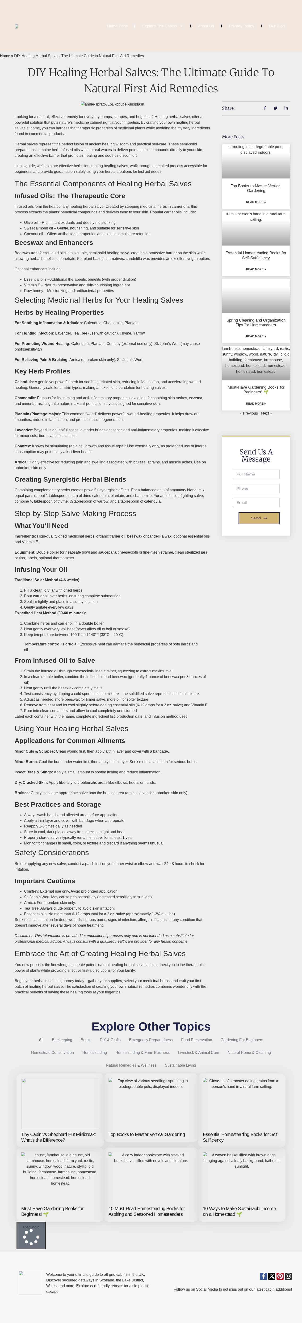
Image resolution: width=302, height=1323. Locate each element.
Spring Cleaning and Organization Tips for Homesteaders (255, 322)
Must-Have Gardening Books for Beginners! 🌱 (256, 389)
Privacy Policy (241, 26)
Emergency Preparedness (151, 1040)
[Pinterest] (280, 1276)
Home (5, 56)
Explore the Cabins (159, 26)
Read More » (256, 202)
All (41, 1040)
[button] (31, 1235)
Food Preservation (196, 1040)
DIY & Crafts (110, 1040)
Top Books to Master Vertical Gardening (256, 188)
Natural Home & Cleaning (249, 1053)
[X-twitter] (271, 1276)
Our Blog (277, 26)
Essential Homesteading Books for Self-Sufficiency (256, 255)
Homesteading (94, 1053)
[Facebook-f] (263, 1276)
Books (86, 1040)
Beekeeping (62, 1040)
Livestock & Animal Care (198, 1053)
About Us (206, 26)
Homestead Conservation (52, 1053)
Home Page (117, 26)
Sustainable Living (180, 1065)
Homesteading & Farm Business (142, 1053)
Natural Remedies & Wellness (131, 1065)
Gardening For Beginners (242, 1040)
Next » (266, 413)
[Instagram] (288, 1276)
